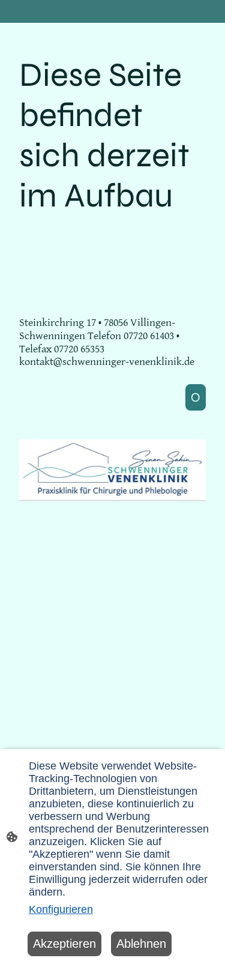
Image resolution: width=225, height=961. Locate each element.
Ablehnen (141, 943)
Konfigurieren (61, 909)
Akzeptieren (64, 943)
